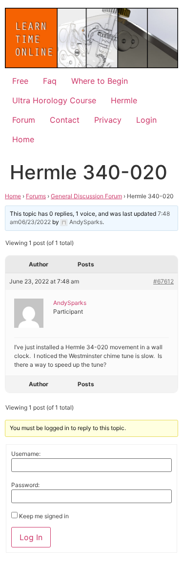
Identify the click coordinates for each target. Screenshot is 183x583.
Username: (26, 454)
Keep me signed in (44, 516)
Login (146, 120)
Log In (31, 537)
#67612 (163, 281)
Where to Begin (99, 81)
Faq (50, 81)
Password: (25, 485)
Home (23, 139)
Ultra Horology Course (54, 100)
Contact (65, 120)
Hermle (124, 100)
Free (20, 81)
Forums (36, 196)
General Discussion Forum (86, 196)
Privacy (108, 120)
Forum (23, 120)
